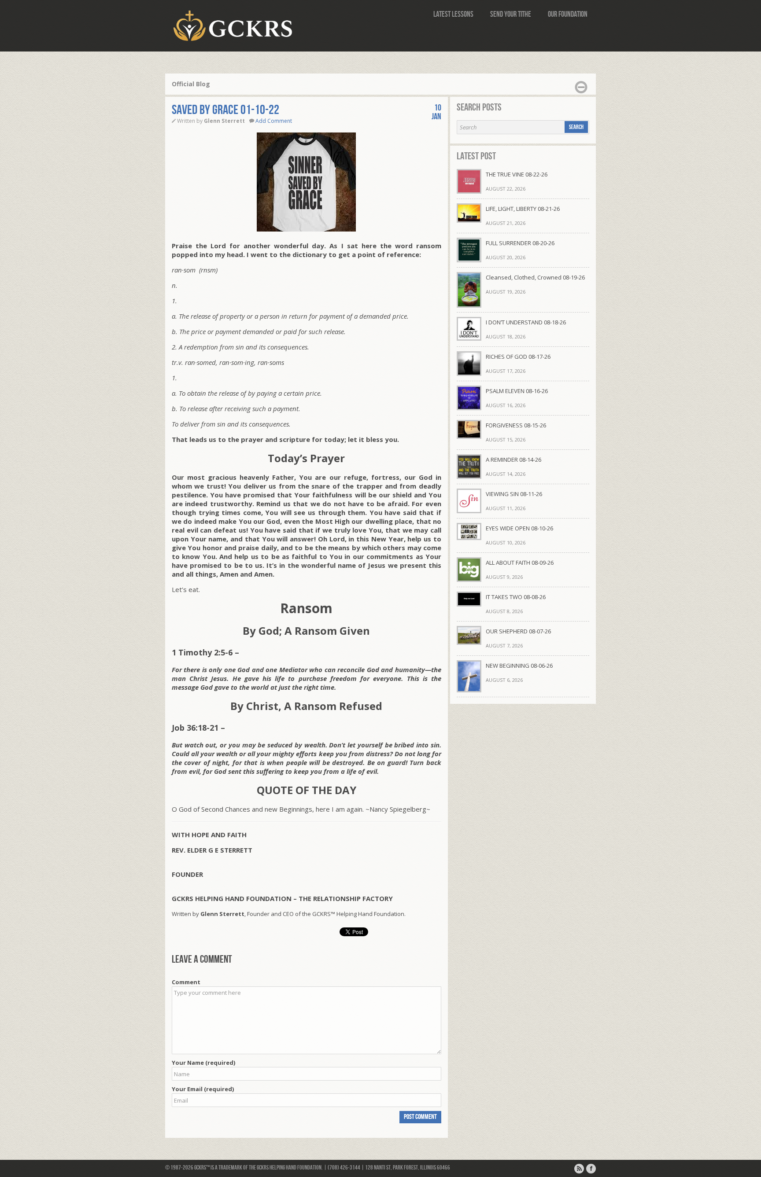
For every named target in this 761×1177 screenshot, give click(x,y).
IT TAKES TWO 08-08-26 (516, 597)
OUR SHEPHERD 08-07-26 (518, 631)
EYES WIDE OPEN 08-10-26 (519, 528)
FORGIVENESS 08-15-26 (516, 425)
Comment (186, 982)
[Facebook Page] (591, 1168)
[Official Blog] (579, 1168)
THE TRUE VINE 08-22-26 (516, 174)
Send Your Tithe (510, 14)
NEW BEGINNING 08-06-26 (519, 665)
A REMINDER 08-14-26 (513, 459)
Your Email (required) (203, 1089)
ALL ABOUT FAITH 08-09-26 (520, 562)
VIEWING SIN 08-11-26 (514, 494)
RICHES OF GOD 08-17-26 (518, 356)
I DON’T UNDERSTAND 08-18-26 (526, 322)
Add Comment (273, 121)
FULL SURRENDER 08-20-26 (520, 243)
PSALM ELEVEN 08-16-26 (517, 391)
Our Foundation (567, 14)
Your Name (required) (203, 1063)
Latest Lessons (453, 14)
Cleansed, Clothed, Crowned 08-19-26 (535, 277)
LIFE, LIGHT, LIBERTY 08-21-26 (523, 209)
